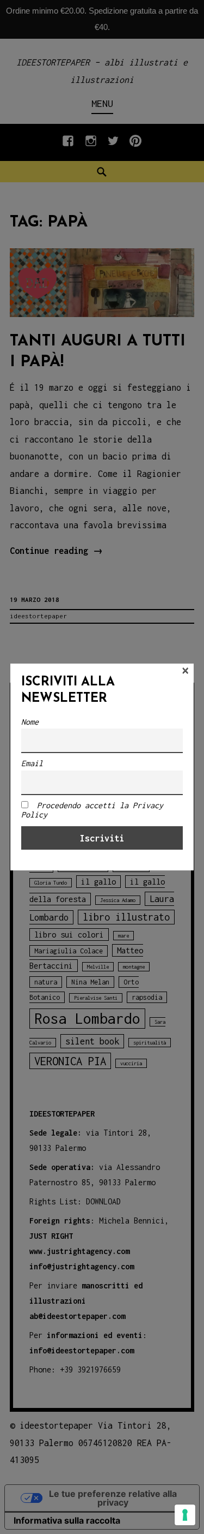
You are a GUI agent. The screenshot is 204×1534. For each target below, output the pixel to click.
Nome (30, 721)
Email (32, 763)
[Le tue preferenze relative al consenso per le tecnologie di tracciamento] (185, 1515)
